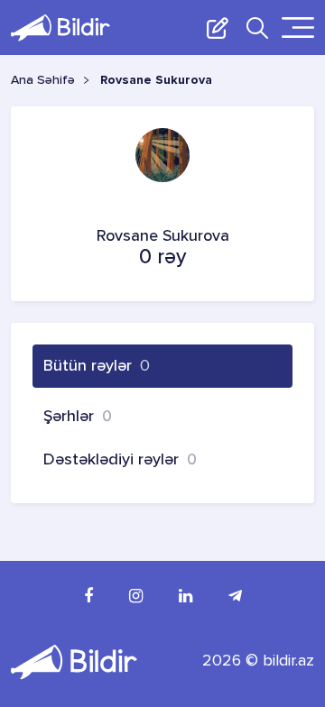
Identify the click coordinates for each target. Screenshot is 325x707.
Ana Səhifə (43, 80)
